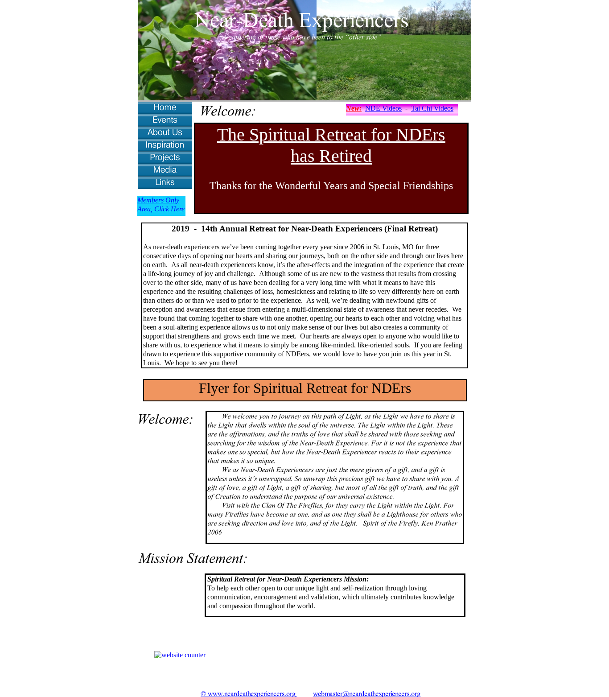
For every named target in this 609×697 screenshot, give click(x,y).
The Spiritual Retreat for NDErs (331, 134)
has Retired (331, 156)
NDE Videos (383, 108)
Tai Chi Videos (432, 108)
